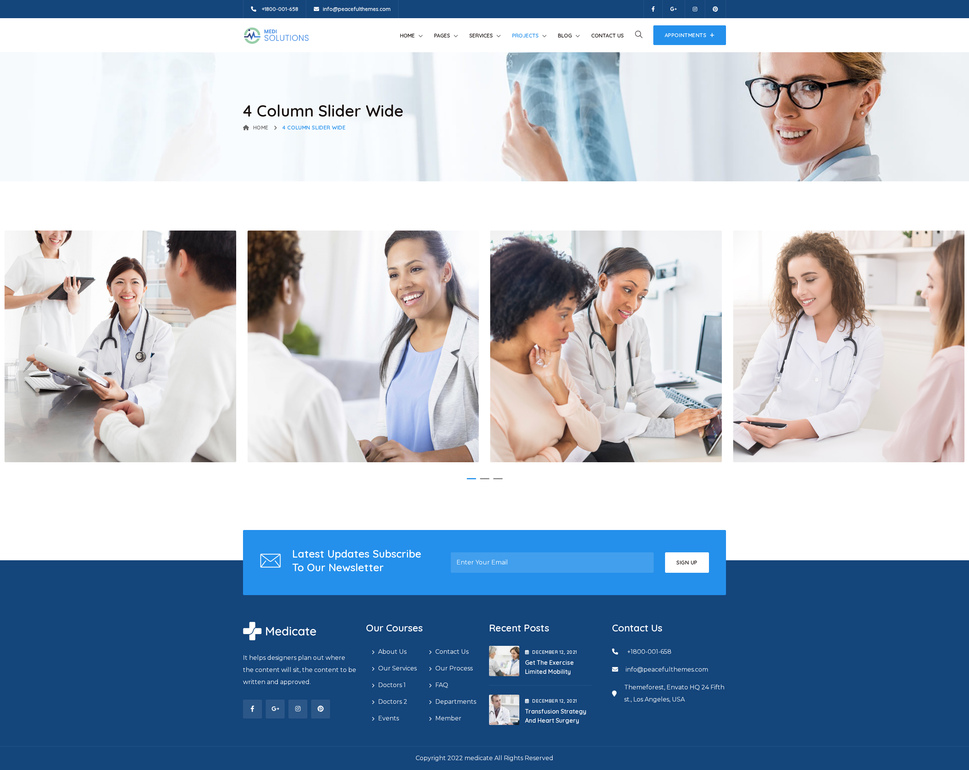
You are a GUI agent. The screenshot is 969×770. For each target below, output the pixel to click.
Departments (455, 701)
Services (481, 35)
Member (448, 718)
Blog (565, 35)
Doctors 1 (392, 685)
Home (407, 35)
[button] (471, 478)
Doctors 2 (392, 701)
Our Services (397, 668)
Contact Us (607, 35)
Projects (525, 35)
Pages (442, 35)
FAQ (441, 685)
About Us (392, 651)
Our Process (454, 668)
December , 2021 (554, 652)
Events (388, 718)
